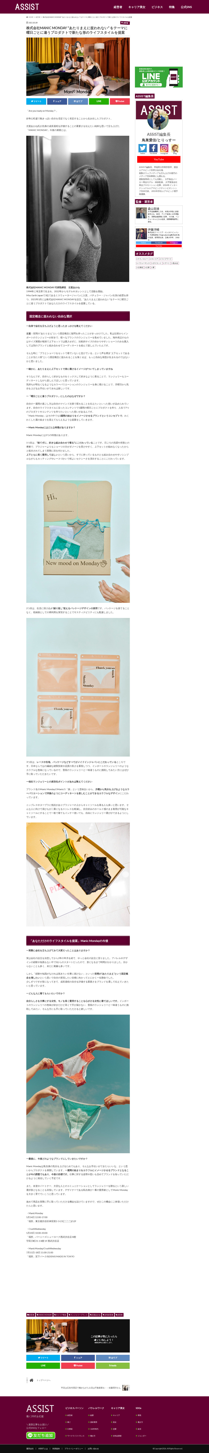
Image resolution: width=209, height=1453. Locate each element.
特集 (172, 7)
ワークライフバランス (75, 1436)
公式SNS (186, 7)
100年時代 (94, 1429)
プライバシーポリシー (74, 1448)
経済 (139, 1429)
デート (167, 263)
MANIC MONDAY (45, 1315)
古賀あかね (96, 1315)
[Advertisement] (78, 1283)
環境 (139, 1415)
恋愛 (114, 1429)
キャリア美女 (136, 7)
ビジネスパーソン (74, 1408)
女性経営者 (109, 1315)
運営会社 (30, 1448)
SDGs (138, 1408)
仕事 (148, 268)
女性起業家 (117, 1436)
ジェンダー (142, 1436)
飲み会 (175, 263)
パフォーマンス (144, 263)
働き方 (92, 1436)
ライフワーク (166, 259)
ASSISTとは (43, 1448)
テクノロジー (143, 259)
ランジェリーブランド (79, 1315)
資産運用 (93, 1422)
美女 (114, 1422)
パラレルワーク (96, 1408)
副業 (92, 1415)
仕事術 (140, 268)
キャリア (154, 259)
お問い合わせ (93, 1448)
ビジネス (157, 7)
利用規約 (56, 1448)
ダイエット (157, 263)
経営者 (118, 7)
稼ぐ (69, 1422)
